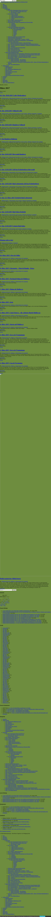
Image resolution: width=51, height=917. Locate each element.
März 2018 (5, 684)
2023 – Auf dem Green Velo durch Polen (14, 774)
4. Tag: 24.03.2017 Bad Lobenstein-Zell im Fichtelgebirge (19, 184)
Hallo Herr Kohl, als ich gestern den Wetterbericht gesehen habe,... (17, 819)
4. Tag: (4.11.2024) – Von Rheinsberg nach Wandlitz (17, 710)
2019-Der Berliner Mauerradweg (12, 763)
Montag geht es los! (6, 240)
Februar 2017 (5, 699)
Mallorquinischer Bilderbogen (10, 578)
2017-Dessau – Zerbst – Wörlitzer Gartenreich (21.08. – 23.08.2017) (22, 888)
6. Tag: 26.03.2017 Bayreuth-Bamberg (13, 154)
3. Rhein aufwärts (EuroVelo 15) (17, 849)
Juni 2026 (5, 630)
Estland (12, 759)
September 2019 (6, 666)
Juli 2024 (5, 636)
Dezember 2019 (6, 663)
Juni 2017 (5, 694)
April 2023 (5, 647)
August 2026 (5, 628)
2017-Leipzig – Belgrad (10, 739)
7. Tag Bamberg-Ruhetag (8, 139)
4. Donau (10, 744)
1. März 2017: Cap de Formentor (11, 363)
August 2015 (5, 700)
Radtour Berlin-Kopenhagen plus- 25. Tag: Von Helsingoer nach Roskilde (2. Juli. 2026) (21, 619)
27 (0, 604)
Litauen (12, 761)
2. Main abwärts (14, 742)
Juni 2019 (5, 669)
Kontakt (4, 909)
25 (7, 602)
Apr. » (4, 605)
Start (4, 835)
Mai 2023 (5, 646)
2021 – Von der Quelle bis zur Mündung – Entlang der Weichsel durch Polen (21, 771)
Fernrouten (34, 98)
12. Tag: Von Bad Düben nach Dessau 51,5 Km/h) (19, 708)
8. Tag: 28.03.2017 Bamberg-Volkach (12, 125)
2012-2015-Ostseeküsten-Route (14, 733)
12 (8, 599)
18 (7, 601)
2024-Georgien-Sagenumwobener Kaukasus (14, 730)
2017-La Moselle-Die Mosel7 (11, 738)
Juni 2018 (5, 681)
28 (2, 604)
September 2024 (6, 634)
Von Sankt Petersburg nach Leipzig (15, 756)
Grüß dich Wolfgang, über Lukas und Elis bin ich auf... (14, 829)
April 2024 (5, 640)
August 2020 (5, 658)
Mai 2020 (5, 661)
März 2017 (5, 697)
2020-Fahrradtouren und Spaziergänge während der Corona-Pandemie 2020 (21, 787)
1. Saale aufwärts (11, 172)
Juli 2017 (5, 693)
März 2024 (5, 641)
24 (6, 602)
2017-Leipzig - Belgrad (26, 98)
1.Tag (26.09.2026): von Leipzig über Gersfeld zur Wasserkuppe (16, 610)
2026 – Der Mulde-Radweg (11, 790)
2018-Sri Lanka (8, 725)
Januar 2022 (5, 650)
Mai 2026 (5, 631)
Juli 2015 (5, 701)
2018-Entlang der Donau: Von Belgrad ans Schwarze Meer (17, 747)
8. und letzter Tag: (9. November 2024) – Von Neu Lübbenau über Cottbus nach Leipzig (25, 709)
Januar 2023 (5, 648)
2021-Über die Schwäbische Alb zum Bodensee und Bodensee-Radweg (20, 772)
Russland (12, 755)
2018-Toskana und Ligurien (11, 726)
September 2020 (6, 657)
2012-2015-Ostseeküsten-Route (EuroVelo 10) (17, 841)
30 (4, 604)
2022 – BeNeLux (9, 773)
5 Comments (15, 243)
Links (4, 910)
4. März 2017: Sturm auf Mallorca (12, 324)
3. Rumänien (10, 750)
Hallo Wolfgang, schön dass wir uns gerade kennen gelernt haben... (17, 826)
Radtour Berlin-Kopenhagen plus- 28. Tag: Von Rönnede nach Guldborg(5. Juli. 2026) (21, 615)
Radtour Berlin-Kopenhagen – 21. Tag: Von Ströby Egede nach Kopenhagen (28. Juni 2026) (22, 622)
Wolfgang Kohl (5, 98)
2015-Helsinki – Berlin (13, 736)
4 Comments (34, 200)
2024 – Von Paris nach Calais (11, 777)
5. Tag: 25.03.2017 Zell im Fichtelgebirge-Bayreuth (17, 169)
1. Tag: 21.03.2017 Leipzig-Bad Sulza (12, 226)
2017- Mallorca (11, 258)
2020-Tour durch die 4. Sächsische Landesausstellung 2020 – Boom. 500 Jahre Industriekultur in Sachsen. (27, 789)
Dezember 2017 (6, 688)
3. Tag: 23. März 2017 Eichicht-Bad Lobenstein (16, 198)
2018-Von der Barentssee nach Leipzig (13, 751)
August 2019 (5, 667)
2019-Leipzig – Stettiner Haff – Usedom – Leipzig (15, 765)
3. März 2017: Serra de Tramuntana (12, 335)
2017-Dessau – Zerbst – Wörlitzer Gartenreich (19, 781)
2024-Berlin (7, 728)
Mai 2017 (5, 695)
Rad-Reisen (5, 839)
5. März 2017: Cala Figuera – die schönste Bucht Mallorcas (20, 313)
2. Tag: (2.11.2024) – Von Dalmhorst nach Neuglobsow (18, 711)
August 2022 (5, 649)
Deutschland (13, 757)
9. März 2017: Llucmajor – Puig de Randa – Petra (17, 268)
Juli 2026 (5, 629)
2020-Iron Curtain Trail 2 (10, 767)
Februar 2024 (5, 642)
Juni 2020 (5, 660)
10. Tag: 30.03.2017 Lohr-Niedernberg (13, 95)
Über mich (5, 838)
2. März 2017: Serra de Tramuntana (12, 350)
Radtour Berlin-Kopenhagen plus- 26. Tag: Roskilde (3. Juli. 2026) (17, 618)
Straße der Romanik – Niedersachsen (16, 786)
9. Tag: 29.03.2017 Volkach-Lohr (11, 111)
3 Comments (34, 214)
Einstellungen (42, 916)
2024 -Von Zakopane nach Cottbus (12, 778)
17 (6, 601)
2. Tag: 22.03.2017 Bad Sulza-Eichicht (13, 212)
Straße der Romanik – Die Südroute (15, 785)
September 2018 (6, 677)
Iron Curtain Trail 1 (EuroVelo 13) (18, 859)
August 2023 (5, 643)
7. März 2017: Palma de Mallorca (11, 289)
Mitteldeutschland (9, 731)
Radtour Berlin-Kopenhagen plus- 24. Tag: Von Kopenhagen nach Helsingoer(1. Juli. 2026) (22, 620)
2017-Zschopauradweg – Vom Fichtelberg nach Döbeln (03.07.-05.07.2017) (24, 886)
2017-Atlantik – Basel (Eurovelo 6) (15, 851)
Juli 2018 (5, 679)
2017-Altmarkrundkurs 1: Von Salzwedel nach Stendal (16, 780)
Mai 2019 (5, 670)
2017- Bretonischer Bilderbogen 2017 (13, 721)
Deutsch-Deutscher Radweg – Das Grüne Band (18, 768)
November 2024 (6, 632)
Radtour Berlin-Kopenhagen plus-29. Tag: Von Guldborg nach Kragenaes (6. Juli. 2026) (21, 614)
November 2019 (6, 664)
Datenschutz (5, 912)
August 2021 (5, 653)
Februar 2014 (5, 702)
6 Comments (28, 228)
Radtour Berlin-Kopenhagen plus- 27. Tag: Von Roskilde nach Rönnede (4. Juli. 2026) (21, 616)
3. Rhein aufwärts (14, 743)
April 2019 (5, 671)
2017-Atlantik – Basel (12, 737)
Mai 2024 (5, 638)
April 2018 (5, 683)
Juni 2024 (5, 637)
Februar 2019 (5, 673)
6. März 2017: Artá (6, 302)
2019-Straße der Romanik (10, 784)
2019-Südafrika (8, 727)
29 (3, 604)
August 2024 (5, 635)
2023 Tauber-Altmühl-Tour (11, 775)
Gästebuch (5, 908)
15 (3, 601)
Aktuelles (10, 243)
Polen (12, 762)
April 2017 (5, 696)
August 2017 (5, 691)
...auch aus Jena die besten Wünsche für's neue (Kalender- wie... (16, 824)
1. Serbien (10, 748)
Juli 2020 (5, 659)
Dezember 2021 (6, 652)
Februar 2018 (5, 685)
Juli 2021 (5, 654)
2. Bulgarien (10, 749)
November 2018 (6, 675)
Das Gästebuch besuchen (5, 831)
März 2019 (5, 672)
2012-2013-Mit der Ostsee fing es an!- (16, 734)
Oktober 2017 (5, 689)
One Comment (40, 98)
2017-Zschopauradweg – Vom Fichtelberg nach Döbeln (21, 783)
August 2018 (5, 678)
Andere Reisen (18, 258)
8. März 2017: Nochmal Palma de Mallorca (14, 279)
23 (4, 602)
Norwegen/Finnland (15, 754)
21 (2, 602)
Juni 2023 (5, 644)
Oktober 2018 (5, 676)
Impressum (5, 911)
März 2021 (5, 655)
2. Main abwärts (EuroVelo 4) (14, 98)
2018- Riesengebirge (9, 724)
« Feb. (1, 605)
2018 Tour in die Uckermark (11, 745)
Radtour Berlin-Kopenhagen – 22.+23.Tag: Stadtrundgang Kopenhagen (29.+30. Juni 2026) (22, 621)
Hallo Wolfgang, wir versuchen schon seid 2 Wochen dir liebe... (16, 821)
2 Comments (39, 113)
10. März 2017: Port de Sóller (10, 255)
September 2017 (6, 690)
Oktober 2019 (5, 665)
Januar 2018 (5, 687)
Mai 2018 (5, 682)
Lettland (12, 760)
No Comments (40, 157)
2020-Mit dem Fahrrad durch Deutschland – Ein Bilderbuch (17, 769)
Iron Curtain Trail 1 (15, 753)
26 (8, 602)
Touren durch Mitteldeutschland (9, 779)
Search (14, 0)
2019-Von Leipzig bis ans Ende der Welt (13, 766)
